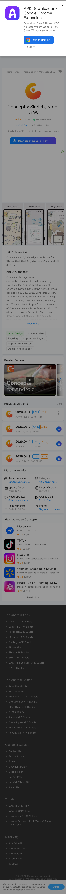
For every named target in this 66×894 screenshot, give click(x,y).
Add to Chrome (41, 39)
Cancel (31, 46)
